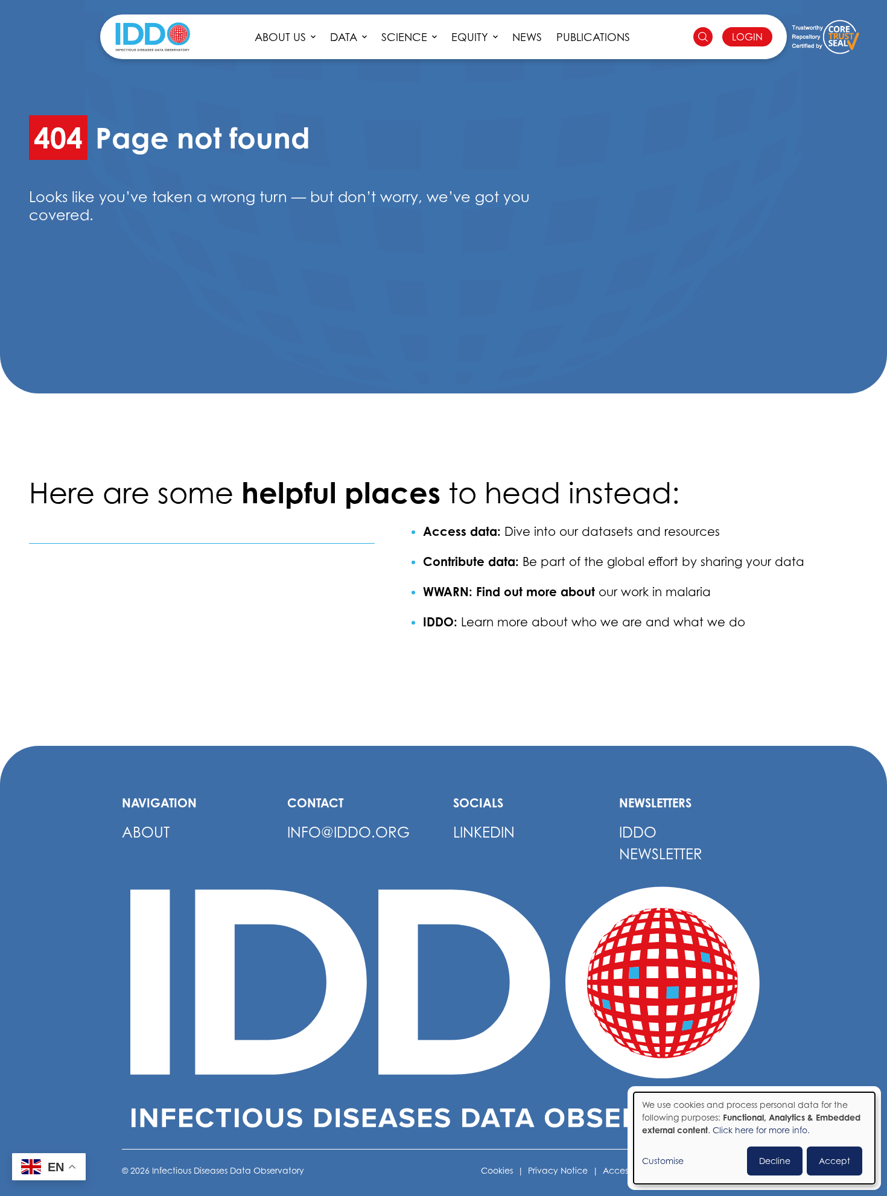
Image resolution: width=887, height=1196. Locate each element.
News (527, 37)
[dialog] (754, 1138)
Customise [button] (663, 1161)
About (146, 832)
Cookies (497, 1170)
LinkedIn (484, 832)
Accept (834, 1161)
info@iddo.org (348, 832)
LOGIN (747, 37)
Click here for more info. (761, 1130)
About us (280, 37)
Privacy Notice (558, 1170)
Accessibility (627, 1170)
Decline (774, 1161)
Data (343, 37)
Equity (469, 37)
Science (404, 37)
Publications (593, 37)
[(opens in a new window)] (825, 37)
